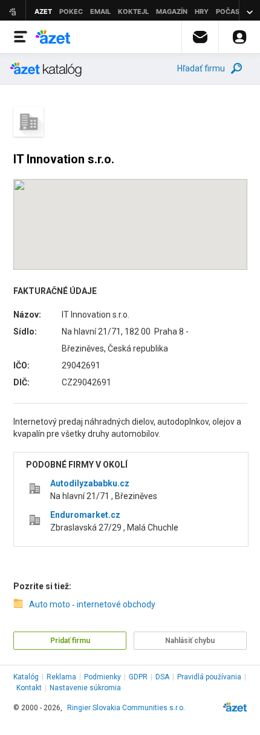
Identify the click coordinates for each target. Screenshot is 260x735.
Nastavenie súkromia (85, 688)
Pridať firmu (70, 640)
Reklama (61, 677)
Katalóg (26, 677)
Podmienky (102, 677)
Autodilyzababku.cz (89, 483)
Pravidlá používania (209, 677)
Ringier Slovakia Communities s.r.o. (126, 708)
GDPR (138, 677)
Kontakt (29, 688)
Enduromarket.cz (85, 515)
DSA (162, 677)
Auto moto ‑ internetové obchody (92, 604)
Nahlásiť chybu (190, 640)
